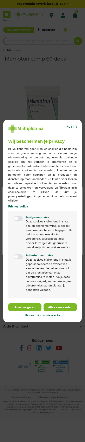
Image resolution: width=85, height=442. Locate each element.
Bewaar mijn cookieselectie (42, 315)
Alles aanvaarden (60, 307)
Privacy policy (18, 206)
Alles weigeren (25, 307)
